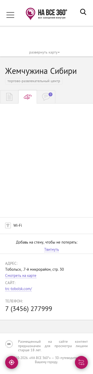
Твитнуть (51, 250)
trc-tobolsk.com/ (18, 289)
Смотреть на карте (20, 276)
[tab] (9, 97)
